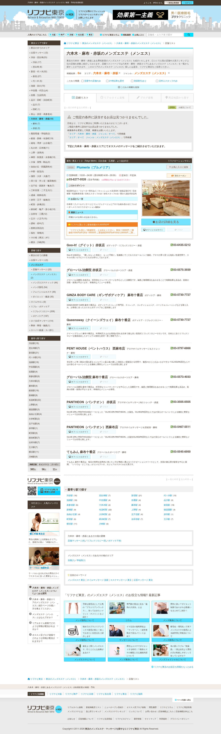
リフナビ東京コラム (110, 34)
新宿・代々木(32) (39, 71)
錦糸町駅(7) (34, 437)
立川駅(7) (33, 447)
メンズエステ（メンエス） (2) (44, 276)
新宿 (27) (37, 76)
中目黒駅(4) (34, 366)
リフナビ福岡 (136, 693)
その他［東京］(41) (40, 237)
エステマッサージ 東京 (121, 579)
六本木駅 (103, 504)
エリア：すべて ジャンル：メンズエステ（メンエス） (95, 137)
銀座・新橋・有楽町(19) (42, 138)
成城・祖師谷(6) (38, 194)
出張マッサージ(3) (39, 52)
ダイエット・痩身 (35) (43, 296)
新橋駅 (70, 509)
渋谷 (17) (37, 62)
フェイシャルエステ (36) (44, 291)
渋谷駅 (70, 495)
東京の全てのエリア (40, 47)
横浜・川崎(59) (38, 242)
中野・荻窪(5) (37, 171)
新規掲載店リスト (93, 707)
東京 (91, 34)
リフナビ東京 (120, 693)
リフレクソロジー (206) (44, 311)
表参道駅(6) (34, 376)
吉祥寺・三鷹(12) (39, 213)
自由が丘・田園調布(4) (41, 166)
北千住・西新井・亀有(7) (42, 185)
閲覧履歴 (127, 34)
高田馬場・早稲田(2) (40, 133)
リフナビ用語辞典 (184, 707)
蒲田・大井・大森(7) (40, 175)
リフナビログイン (123, 718)
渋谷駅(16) (34, 343)
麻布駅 (134, 504)
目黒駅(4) (33, 371)
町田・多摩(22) (38, 204)
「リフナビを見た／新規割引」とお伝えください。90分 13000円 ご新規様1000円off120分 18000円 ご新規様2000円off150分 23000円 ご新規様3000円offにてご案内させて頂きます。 (102, 231)
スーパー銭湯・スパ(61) (42, 329)
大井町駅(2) (34, 418)
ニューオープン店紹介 (113, 707)
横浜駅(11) (34, 451)
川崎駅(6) (33, 456)
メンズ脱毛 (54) (40, 287)
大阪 (54, 34)
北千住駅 (135, 514)
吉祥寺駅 (135, 518)
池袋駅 (70, 499)
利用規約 (163, 718)
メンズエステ (37, 264)
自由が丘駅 (72, 514)
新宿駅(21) (34, 352)
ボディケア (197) (41, 315)
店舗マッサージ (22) (42, 269)
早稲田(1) (81, 560)
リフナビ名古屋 (104, 693)
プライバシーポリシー (179, 718)
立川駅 (167, 518)
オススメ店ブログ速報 (136, 707)
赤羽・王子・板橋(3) (40, 199)
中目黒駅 (103, 499)
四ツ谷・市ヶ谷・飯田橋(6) (43, 180)
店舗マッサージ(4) (76, 540)
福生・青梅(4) (37, 232)
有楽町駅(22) (35, 399)
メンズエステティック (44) (45, 282)
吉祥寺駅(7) (34, 442)
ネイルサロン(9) (38, 301)
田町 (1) (36, 109)
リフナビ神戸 (71, 693)
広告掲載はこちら (166, 711)
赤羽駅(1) (33, 428)
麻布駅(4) (33, 385)
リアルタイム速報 (75, 707)
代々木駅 (168, 495)
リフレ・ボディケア (40, 306)
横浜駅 (70, 523)
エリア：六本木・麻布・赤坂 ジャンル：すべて (92, 133)
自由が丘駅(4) (35, 413)
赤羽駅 (167, 514)
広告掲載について (86, 718)
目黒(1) (71, 560)
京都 (71, 34)
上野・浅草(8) (37, 152)
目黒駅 (134, 499)
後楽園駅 (168, 509)
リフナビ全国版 (37, 694)
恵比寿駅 (103, 495)
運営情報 (137, 718)
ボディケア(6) (114, 540)
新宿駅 (134, 495)
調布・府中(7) (37, 223)
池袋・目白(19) (38, 85)
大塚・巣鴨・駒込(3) (40, 161)
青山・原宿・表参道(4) (41, 113)
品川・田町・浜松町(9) (41, 99)
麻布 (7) (36, 123)
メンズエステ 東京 (76, 579)
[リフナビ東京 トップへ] (51, 15)
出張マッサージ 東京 (143, 579)
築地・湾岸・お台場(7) (41, 142)
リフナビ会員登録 (104, 718)
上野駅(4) (33, 404)
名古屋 (81, 34)
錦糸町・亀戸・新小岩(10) (43, 209)
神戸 (62, 34)
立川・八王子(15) (39, 218)
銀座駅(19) (34, 390)
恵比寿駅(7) (34, 347)
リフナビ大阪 (55, 693)
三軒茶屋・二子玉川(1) (41, 190)
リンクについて (135, 711)
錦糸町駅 (103, 518)
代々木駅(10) (35, 357)
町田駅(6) (33, 432)
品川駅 (167, 499)
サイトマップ (150, 718)
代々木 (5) (37, 80)
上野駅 (134, 509)
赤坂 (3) (36, 128)
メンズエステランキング (114, 711)
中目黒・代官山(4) (39, 90)
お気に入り (139, 34)
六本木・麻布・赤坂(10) (42, 118)
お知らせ (71, 718)
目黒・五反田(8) (38, 94)
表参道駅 (71, 504)
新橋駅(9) (33, 395)
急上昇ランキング (93, 711)
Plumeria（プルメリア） (90, 167)
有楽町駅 (103, 509)
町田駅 (70, 518)
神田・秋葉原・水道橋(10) (43, 157)
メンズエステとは (75, 711)
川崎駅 (102, 523)
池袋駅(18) (34, 362)
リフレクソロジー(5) (96, 540)
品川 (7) (36, 104)
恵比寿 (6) (37, 66)
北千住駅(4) (34, 423)
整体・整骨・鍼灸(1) (40, 325)
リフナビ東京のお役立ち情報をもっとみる (173, 666)
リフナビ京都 (87, 693)
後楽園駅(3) (34, 409)
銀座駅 (167, 504)
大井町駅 (103, 514)
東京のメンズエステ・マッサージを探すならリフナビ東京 (112, 728)
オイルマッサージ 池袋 (97, 579)
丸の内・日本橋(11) (40, 147)
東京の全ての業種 (39, 255)
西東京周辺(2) (37, 227)
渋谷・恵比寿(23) (39, 57)
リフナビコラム (166, 707)
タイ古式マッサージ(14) (42, 320)
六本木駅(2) (34, 380)
